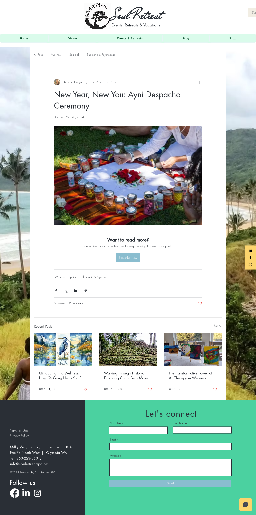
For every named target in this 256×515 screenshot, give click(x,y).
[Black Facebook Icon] (250, 257)
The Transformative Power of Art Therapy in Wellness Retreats (190, 375)
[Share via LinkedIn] (75, 291)
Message (115, 455)
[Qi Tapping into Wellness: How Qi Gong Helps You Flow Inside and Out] (63, 349)
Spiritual (74, 54)
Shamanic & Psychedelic (101, 54)
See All (218, 326)
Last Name (180, 423)
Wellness (56, 54)
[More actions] (199, 82)
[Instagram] (37, 493)
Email (113, 439)
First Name (116, 423)
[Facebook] (14, 493)
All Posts (38, 54)
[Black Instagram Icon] (250, 265)
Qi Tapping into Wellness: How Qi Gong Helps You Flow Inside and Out (63, 375)
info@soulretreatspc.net (29, 464)
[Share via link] (85, 291)
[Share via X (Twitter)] (66, 291)
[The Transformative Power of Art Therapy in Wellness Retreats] (193, 349)
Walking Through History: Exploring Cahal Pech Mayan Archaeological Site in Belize (127, 375)
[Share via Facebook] (56, 291)
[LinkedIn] (26, 493)
